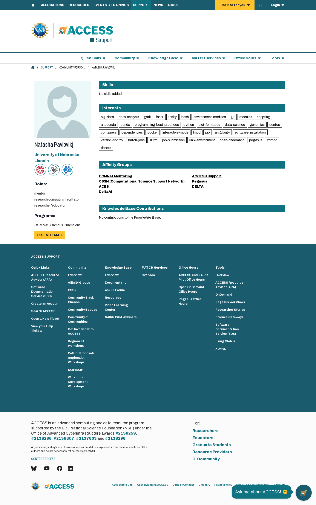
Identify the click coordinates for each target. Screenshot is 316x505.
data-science (235, 124)
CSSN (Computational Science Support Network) (142, 181)
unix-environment (202, 140)
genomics (257, 124)
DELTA (198, 186)
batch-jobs (136, 140)
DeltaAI (105, 191)
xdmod (272, 140)
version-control (112, 140)
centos (274, 124)
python (189, 124)
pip (207, 132)
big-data (107, 117)
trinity (172, 117)
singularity (222, 132)
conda (125, 124)
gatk (147, 117)
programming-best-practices (157, 124)
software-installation (250, 132)
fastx (160, 117)
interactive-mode (176, 132)
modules (245, 117)
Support (47, 67)
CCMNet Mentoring (115, 176)
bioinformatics (209, 124)
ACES (104, 186)
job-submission (173, 140)
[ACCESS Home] (33, 67)
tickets (106, 148)
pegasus (255, 140)
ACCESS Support (207, 176)
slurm (153, 140)
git (233, 117)
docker (152, 132)
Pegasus (199, 181)
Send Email (51, 235)
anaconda (108, 124)
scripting (263, 117)
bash (185, 117)
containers (109, 132)
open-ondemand (232, 140)
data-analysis (129, 117)
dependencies (132, 132)
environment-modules (209, 117)
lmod (197, 132)
